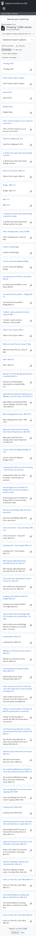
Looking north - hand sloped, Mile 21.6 (17, 545)
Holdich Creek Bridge (11, 247)
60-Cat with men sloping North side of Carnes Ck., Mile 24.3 (17, 579)
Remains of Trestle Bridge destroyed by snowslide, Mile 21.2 (17, 375)
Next (22, 932)
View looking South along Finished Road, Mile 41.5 (15, 670)
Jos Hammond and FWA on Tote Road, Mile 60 (17, 277)
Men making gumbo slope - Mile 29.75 (17, 414)
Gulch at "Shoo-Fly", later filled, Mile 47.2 (18, 879)
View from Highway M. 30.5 (13, 139)
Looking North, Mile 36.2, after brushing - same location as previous (18, 468)
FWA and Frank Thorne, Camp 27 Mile (17, 344)
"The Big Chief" (8, 63)
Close (14, 24)
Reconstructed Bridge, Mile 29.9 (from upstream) (17, 511)
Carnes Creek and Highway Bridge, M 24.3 (16, 450)
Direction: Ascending (9, 57)
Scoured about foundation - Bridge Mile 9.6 (18, 295)
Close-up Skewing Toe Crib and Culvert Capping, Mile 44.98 (17, 790)
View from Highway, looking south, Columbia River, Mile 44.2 (16, 863)
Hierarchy (21, 46)
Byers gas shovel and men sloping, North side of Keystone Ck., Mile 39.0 (16, 430)
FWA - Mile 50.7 (8, 359)
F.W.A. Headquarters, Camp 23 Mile (16, 231)
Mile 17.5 (6, 199)
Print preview (8, 46)
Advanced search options (14, 39)
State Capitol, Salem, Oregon (13, 78)
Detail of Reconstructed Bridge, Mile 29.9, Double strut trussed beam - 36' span (17, 616)
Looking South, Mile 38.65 (12, 807)
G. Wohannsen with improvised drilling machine (17, 154)
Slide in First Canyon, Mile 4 (13, 330)
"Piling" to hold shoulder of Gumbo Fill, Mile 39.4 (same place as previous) (17, 710)
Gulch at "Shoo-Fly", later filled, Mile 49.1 (18, 915)
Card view (7, 50)
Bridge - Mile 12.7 (9, 185)
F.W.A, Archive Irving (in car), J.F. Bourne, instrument (18, 122)
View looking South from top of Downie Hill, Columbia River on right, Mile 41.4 (17, 822)
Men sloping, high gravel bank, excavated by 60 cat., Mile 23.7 (14, 562)
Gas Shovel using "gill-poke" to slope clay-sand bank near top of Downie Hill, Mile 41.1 (17, 731)
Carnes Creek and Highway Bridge (15, 261)
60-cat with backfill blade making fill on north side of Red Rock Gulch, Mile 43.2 (17, 770)
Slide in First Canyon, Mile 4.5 (14, 171)
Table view (18, 50)
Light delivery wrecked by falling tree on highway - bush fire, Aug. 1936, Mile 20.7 (18, 395)
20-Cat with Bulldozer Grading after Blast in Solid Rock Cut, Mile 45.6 (16, 896)
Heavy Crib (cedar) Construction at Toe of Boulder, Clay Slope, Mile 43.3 (17, 843)
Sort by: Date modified (9, 54)
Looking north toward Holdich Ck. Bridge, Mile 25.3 (15, 597)
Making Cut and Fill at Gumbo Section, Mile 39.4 (17, 652)
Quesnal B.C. (7, 92)
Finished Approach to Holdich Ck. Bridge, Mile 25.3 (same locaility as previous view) (15, 489)
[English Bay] (7, 106)
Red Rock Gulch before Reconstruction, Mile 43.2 (17, 752)
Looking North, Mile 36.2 (12, 636)
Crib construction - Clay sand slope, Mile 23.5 (18, 529)
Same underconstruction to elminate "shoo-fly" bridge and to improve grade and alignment (17, 688)
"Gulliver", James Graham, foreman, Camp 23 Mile (16, 313)
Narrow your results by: (18, 19)
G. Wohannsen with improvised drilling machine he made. (17, 215)
